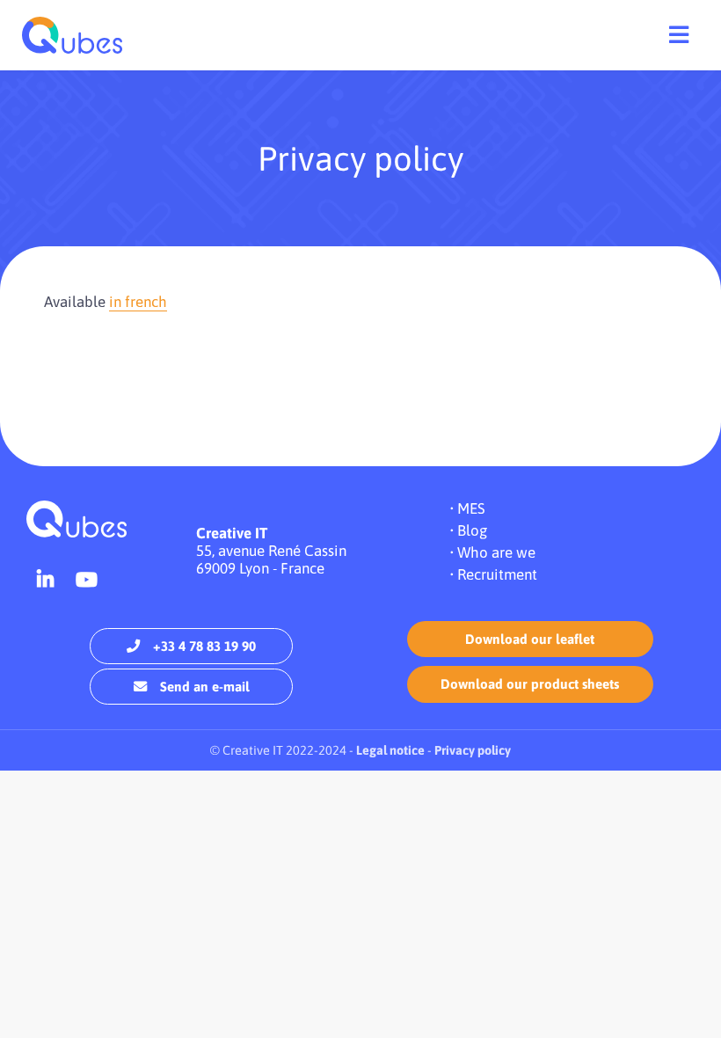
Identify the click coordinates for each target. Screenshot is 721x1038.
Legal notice (390, 750)
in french (138, 302)
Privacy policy (472, 750)
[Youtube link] (86, 580)
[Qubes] (72, 35)
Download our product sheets (530, 683)
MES (471, 508)
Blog (472, 530)
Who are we (496, 552)
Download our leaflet (529, 639)
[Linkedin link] (45, 580)
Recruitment (497, 574)
